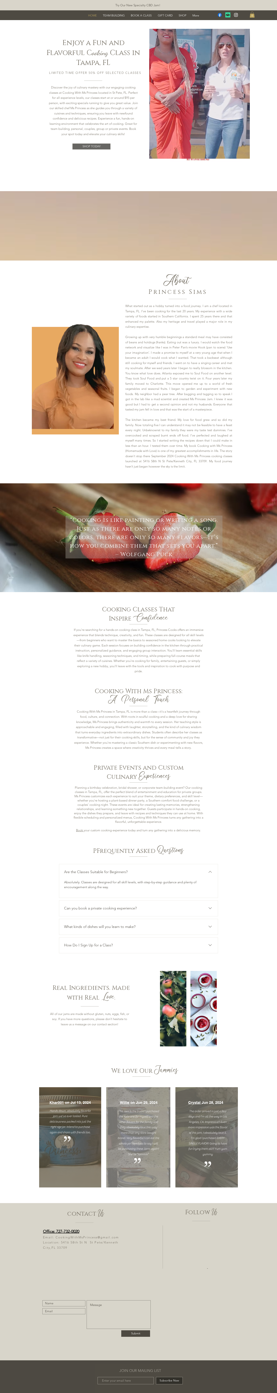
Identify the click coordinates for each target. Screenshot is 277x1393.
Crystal (195, 1102)
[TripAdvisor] (227, 14)
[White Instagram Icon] (235, 14)
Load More (199, 174)
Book (80, 830)
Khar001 (56, 1102)
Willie (124, 1102)
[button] (252, 15)
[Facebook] (219, 14)
